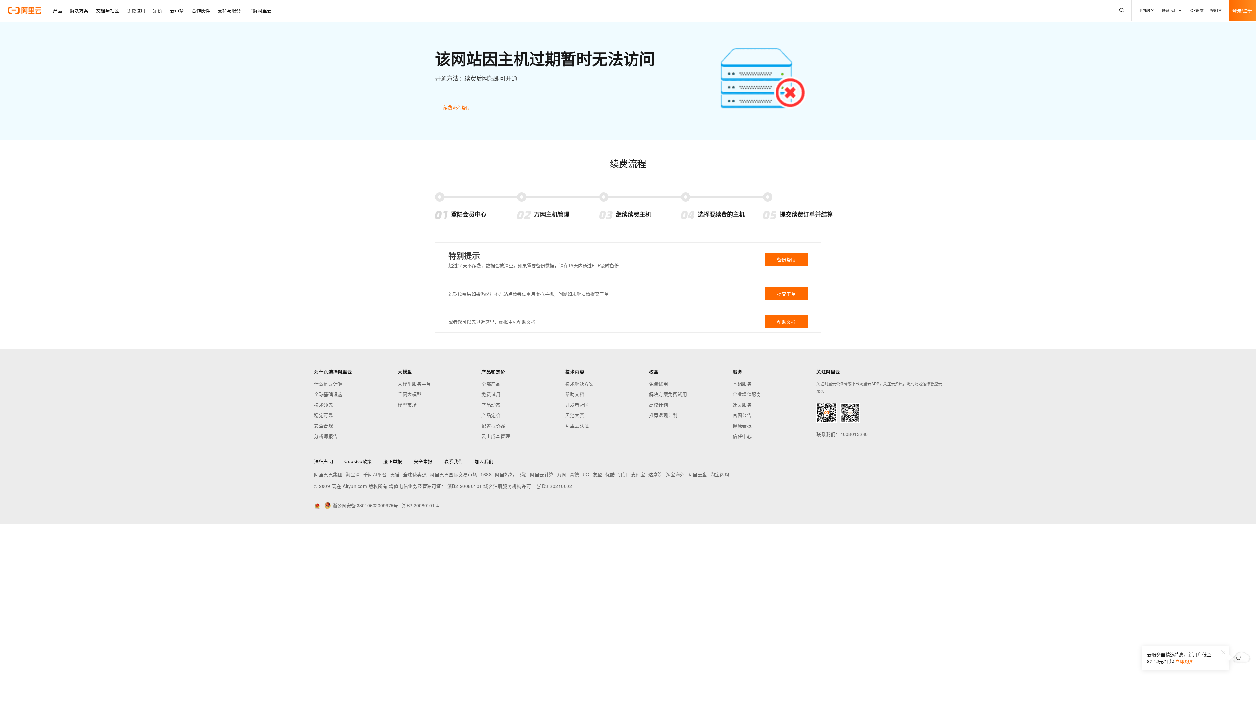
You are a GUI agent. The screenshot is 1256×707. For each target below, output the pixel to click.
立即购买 (1184, 661)
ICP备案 (1196, 10)
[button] (1223, 652)
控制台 (1216, 10)
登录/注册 (1242, 10)
